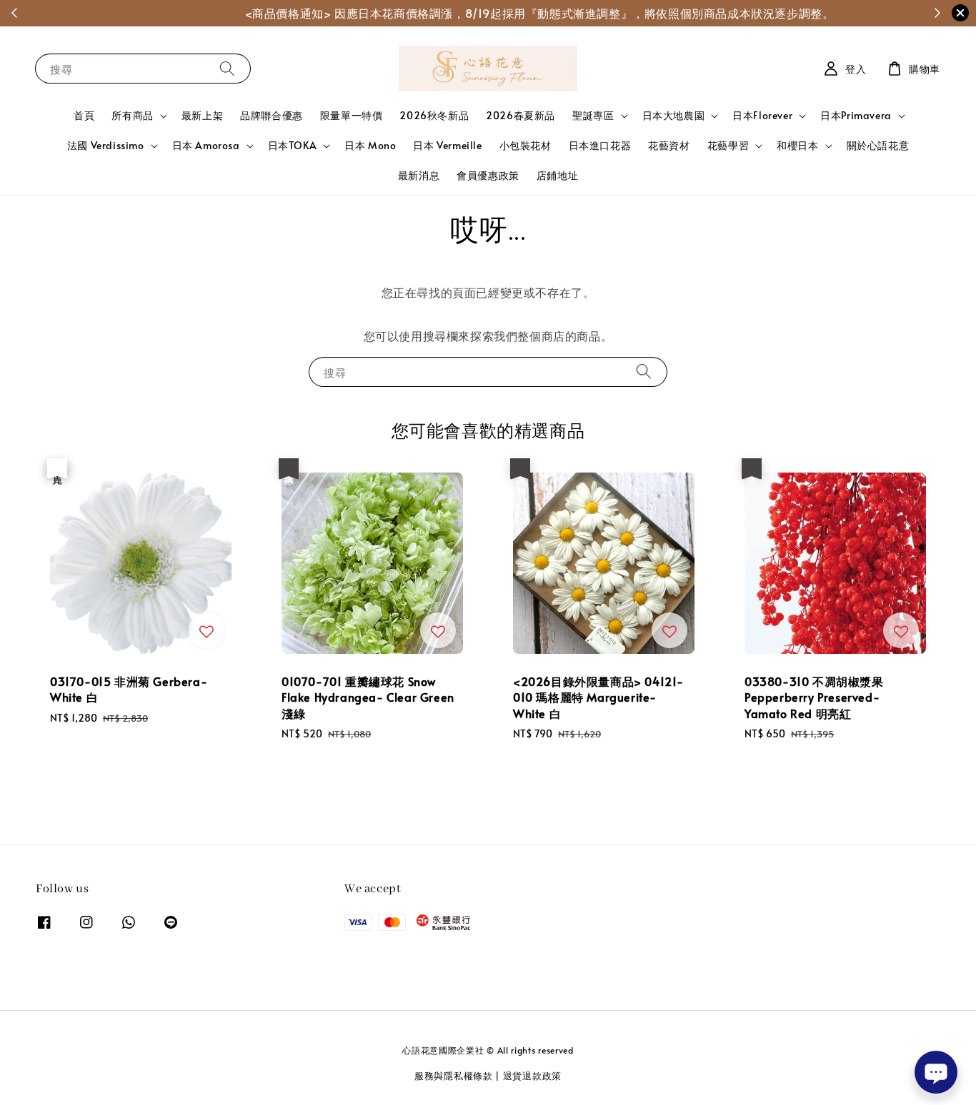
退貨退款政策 (532, 1075)
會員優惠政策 (488, 175)
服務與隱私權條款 (453, 1075)
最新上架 (202, 115)
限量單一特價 (351, 115)
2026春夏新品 (520, 115)
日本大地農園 (673, 115)
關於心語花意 (878, 145)
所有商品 (132, 115)
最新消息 (418, 175)
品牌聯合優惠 (271, 115)
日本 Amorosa (206, 145)
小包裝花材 (525, 145)
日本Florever (762, 115)
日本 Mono (370, 145)
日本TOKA (292, 145)
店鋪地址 (557, 175)
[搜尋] (227, 68)
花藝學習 (728, 145)
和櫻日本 (797, 145)
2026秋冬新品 (434, 115)
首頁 (84, 115)
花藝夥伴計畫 (541, 13)
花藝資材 (668, 145)
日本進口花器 (600, 145)
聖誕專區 (593, 115)
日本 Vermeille (447, 145)
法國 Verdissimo (105, 145)
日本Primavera (856, 115)
